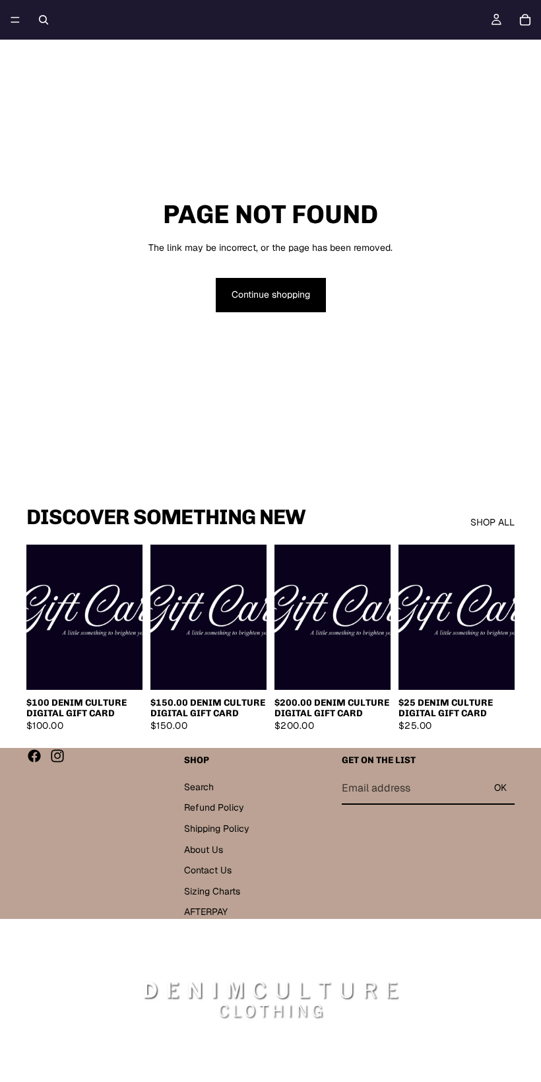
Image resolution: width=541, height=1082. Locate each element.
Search (199, 787)
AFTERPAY (206, 912)
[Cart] (525, 19)
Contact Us (208, 870)
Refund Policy (214, 807)
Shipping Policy (216, 828)
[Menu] (15, 20)
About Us (203, 849)
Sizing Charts (212, 890)
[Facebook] (34, 756)
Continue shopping (271, 294)
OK (500, 788)
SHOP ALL (492, 522)
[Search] (43, 19)
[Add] (122, 670)
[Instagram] (57, 756)
